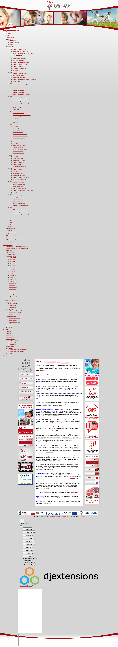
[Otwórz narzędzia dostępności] (22, 521)
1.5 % (88, 469)
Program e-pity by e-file (67, 516)
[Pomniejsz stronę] (36, 558)
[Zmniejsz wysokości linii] (34, 562)
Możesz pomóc (90, 477)
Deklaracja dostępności (55, 516)
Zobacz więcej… (51, 442)
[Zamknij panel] (23, 526)
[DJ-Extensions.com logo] (59, 584)
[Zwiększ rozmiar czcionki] (33, 560)
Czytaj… (43, 370)
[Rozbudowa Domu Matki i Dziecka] (25, 433)
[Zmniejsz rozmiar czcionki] (31, 560)
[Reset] (21, 526)
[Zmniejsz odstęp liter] (32, 565)
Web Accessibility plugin (26, 586)
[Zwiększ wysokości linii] (35, 562)
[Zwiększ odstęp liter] (34, 565)
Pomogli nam (89, 482)
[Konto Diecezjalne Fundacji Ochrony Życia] (25, 398)
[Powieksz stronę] (37, 558)
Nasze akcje (89, 473)
